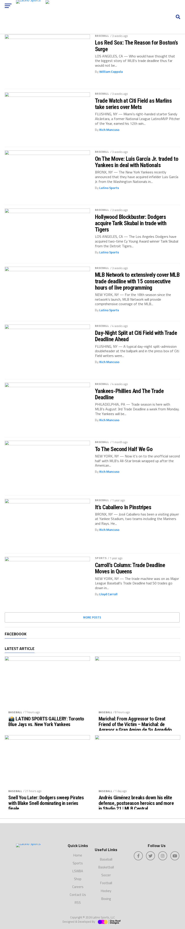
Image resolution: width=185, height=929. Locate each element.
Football (106, 883)
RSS (78, 902)
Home (77, 855)
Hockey (106, 890)
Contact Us (78, 894)
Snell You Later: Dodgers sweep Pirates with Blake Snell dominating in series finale (46, 803)
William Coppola (111, 71)
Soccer (106, 875)
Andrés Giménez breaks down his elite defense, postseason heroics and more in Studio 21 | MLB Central (136, 803)
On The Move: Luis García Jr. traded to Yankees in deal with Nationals (136, 162)
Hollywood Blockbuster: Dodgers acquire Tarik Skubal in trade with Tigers (130, 223)
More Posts (92, 617)
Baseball (102, 36)
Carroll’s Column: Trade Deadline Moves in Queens (130, 568)
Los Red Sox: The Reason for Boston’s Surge (136, 45)
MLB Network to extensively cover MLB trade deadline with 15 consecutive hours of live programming (137, 281)
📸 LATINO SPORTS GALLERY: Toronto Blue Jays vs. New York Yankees (46, 721)
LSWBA (77, 871)
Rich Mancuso (109, 129)
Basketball (106, 867)
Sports (101, 558)
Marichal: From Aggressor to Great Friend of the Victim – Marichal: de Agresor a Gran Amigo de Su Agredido (135, 724)
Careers (77, 886)
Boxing (106, 898)
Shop (77, 878)
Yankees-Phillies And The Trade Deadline (129, 394)
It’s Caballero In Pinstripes (123, 507)
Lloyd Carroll (108, 594)
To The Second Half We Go (124, 449)
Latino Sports (109, 187)
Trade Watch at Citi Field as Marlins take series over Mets (133, 104)
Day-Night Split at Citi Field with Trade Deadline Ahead (136, 336)
